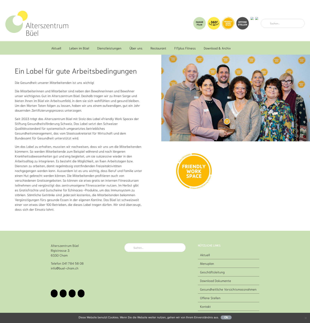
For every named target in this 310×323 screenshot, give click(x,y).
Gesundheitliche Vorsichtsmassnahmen (228, 289)
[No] (305, 318)
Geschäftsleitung (212, 272)
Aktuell (205, 255)
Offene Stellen (210, 298)
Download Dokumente (215, 280)
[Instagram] (63, 293)
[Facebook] (54, 293)
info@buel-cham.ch (64, 268)
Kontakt (205, 306)
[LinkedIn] (81, 293)
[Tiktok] (72, 293)
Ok (226, 317)
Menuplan (207, 263)
